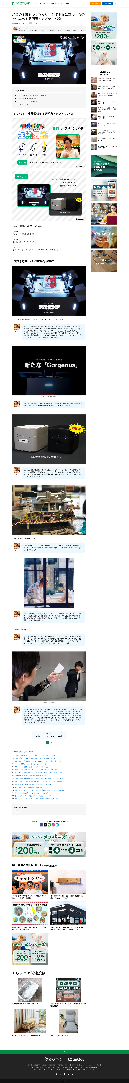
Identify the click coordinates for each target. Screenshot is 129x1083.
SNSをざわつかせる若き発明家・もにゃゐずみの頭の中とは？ (32, 767)
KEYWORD (75, 1065)
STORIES (60, 1065)
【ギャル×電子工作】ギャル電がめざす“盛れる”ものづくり (31, 764)
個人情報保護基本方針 (92, 1067)
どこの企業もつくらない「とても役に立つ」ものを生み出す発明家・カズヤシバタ (37, 758)
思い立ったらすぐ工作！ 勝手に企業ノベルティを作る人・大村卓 (33, 796)
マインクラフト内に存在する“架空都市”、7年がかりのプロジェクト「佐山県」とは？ (38, 772)
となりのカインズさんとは (35, 1067)
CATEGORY (44, 3)
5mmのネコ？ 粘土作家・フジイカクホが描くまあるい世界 (31, 793)
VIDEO (68, 3)
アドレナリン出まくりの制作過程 (27, 101)
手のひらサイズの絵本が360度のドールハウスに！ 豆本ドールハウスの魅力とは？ (38, 770)
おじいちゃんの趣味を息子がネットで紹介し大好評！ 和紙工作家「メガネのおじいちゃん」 (40, 778)
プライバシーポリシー (77, 1067)
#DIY (17, 811)
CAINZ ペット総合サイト (57, 1069)
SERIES (53, 3)
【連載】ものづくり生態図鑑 (23, 752)
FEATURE (61, 3)
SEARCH (116, 3)
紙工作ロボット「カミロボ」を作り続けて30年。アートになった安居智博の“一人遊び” (39, 761)
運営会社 (92, 1069)
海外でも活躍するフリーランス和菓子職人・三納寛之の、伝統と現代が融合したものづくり (40, 790)
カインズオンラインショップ (39, 1069)
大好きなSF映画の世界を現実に (27, 98)
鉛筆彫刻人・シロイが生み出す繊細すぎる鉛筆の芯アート (31, 775)
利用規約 (65, 1067)
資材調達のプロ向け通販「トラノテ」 (77, 1069)
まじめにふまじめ (23, 104)
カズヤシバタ (23, 28)
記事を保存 (39, 23)
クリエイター (24, 23)
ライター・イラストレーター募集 (90, 1065)
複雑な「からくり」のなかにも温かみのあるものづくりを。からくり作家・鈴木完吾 (38, 781)
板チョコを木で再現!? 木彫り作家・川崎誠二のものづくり (31, 787)
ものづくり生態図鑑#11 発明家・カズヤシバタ (32, 95)
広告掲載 (48, 1067)
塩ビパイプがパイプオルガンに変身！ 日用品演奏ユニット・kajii (33, 784)
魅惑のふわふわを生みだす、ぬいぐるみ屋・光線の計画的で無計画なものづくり (37, 799)
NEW (37, 3)
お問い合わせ (57, 1067)
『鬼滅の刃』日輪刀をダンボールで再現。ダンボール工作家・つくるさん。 (36, 755)
